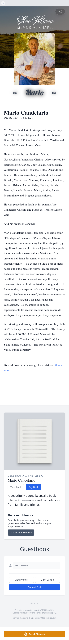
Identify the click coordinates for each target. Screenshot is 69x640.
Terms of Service (43, 612)
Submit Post (34, 587)
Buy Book (33, 487)
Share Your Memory (21, 532)
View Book (15, 487)
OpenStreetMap (38, 618)
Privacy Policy (25, 612)
